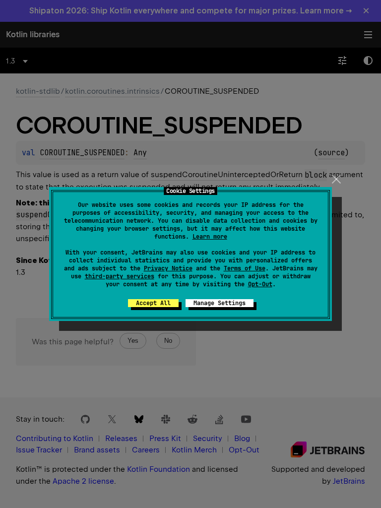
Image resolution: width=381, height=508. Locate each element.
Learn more (209, 237)
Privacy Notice (168, 268)
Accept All (153, 303)
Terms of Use (244, 268)
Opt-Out (260, 284)
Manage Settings (219, 303)
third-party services (119, 276)
